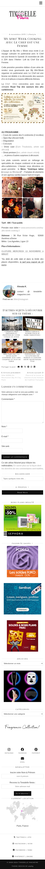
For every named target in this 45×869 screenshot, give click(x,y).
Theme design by (22, 866)
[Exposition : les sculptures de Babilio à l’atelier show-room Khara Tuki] (33, 346)
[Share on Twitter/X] (25, 367)
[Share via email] (18, 367)
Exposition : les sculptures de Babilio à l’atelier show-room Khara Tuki (32, 357)
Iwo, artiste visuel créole (27, 152)
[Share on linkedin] (34, 367)
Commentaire (8, 399)
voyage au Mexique (11, 172)
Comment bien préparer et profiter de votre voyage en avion (11, 334)
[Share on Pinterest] (28, 367)
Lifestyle (32, 34)
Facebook (23, 850)
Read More (22, 492)
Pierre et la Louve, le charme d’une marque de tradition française (34, 376)
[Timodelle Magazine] (23, 15)
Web (16, 299)
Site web (5, 446)
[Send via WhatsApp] (31, 367)
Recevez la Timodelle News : (23, 782)
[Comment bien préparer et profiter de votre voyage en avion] (12, 323)
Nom (4, 426)
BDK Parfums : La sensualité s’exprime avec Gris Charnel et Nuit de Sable (11, 357)
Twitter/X (24, 837)
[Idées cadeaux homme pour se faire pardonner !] (33, 323)
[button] (42, 3)
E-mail (5, 436)
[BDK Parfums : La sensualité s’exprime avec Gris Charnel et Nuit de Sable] (12, 346)
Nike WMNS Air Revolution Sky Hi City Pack (11, 376)
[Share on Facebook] (22, 367)
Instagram (23, 299)
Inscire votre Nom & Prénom (22, 772)
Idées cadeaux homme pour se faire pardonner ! (32, 333)
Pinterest (23, 856)
